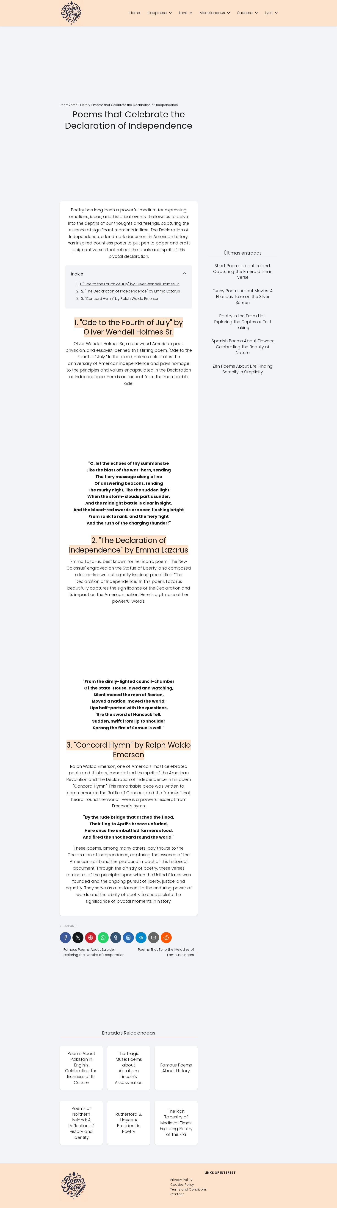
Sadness (245, 12)
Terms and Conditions (188, 1189)
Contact (177, 1194)
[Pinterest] (90, 937)
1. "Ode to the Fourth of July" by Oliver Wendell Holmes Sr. (130, 284)
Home (135, 12)
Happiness (157, 12)
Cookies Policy (182, 1184)
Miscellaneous (212, 12)
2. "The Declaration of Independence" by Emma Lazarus (130, 291)
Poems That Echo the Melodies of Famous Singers (166, 952)
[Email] (153, 937)
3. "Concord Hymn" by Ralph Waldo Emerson (120, 298)
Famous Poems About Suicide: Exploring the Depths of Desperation (94, 952)
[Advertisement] (168, 65)
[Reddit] (166, 937)
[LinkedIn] (128, 937)
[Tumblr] (115, 937)
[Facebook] (65, 937)
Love (183, 12)
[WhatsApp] (103, 937)
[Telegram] (140, 937)
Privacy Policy (181, 1179)
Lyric (269, 12)
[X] (77, 937)
